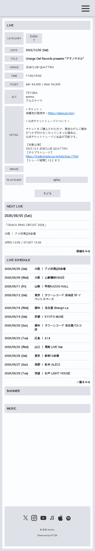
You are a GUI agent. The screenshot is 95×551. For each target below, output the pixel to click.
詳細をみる (83, 251)
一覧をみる (83, 382)
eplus (56, 180)
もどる (47, 193)
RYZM (53, 535)
